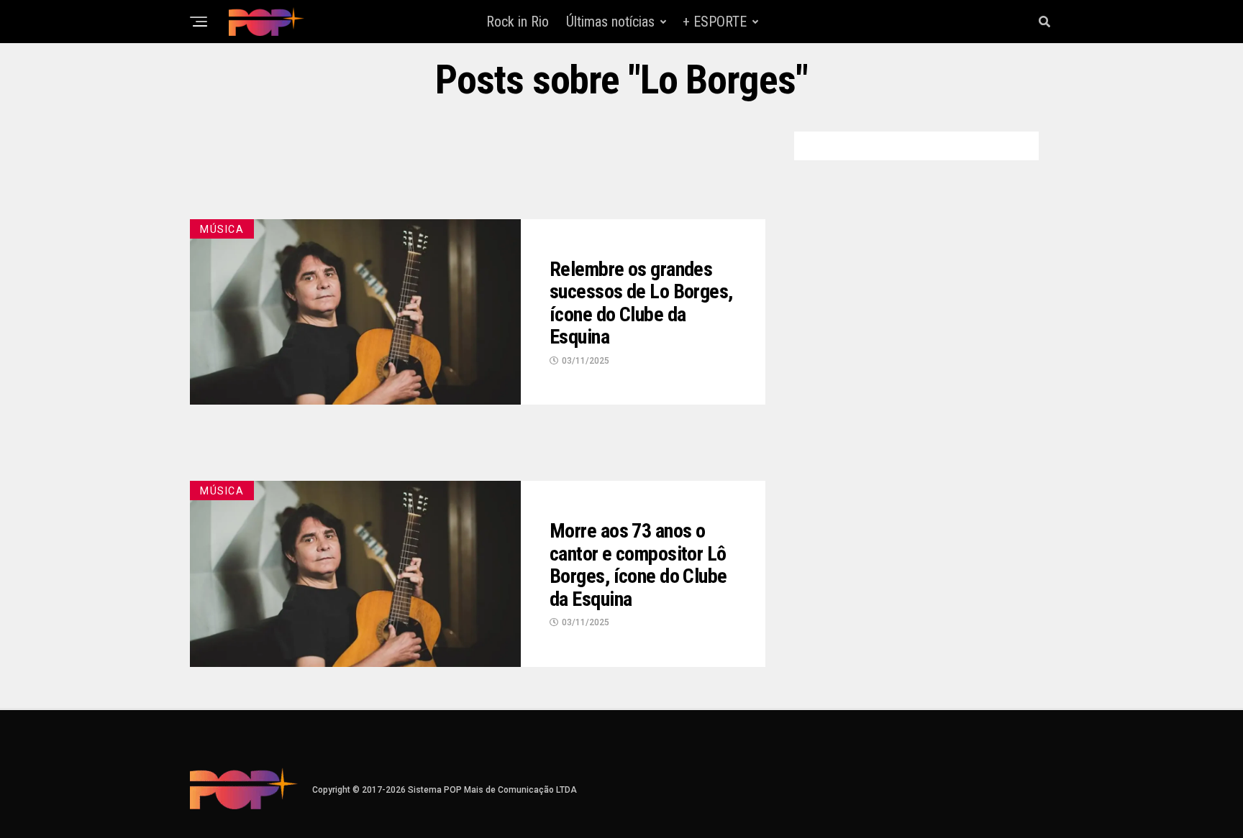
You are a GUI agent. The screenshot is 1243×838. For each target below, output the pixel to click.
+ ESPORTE (715, 21)
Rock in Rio (517, 21)
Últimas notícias (610, 21)
